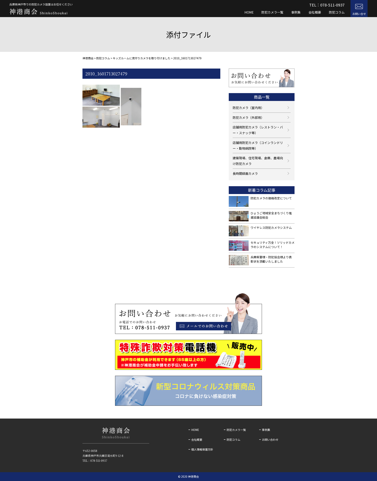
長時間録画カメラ (245, 173)
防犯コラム (337, 12)
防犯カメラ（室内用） (248, 107)
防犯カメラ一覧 (272, 12)
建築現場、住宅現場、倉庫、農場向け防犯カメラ (258, 161)
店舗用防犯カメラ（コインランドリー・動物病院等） (258, 145)
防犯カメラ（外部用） (248, 117)
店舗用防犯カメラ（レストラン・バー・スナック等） (258, 130)
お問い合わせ (270, 440)
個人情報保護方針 (202, 449)
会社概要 (314, 12)
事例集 (296, 12)
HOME (248, 12)
